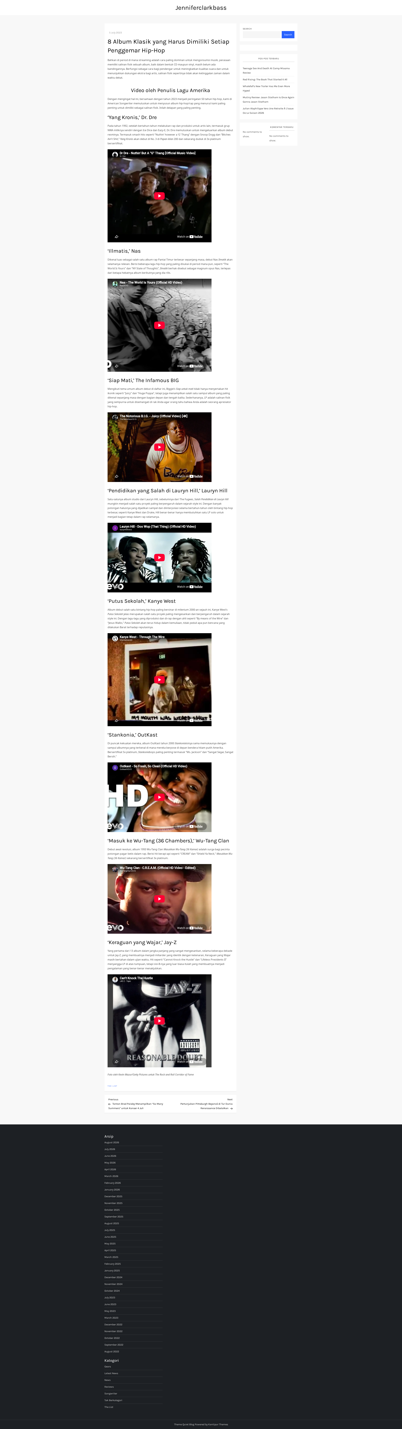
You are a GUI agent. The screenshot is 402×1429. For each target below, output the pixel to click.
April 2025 (110, 1250)
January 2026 (112, 1189)
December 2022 (113, 1324)
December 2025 (113, 1196)
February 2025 (112, 1263)
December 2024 (113, 1277)
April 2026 (110, 1169)
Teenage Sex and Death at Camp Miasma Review (266, 70)
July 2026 (109, 1149)
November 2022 (113, 1331)
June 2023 (110, 1304)
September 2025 (113, 1216)
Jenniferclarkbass (201, 7)
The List (112, 1086)
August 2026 (111, 1142)
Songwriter (110, 1393)
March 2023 (111, 1317)
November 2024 (113, 1284)
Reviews (109, 1386)
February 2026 (112, 1182)
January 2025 (112, 1270)
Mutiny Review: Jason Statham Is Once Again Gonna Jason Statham (268, 99)
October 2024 (112, 1290)
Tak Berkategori (113, 1400)
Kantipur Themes (218, 1424)
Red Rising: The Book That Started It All (265, 79)
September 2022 (113, 1344)
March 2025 (111, 1257)
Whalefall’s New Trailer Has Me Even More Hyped (266, 88)
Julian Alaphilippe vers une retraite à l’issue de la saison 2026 (268, 110)
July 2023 (109, 1297)
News (107, 1379)
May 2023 (110, 1310)
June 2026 (110, 1155)
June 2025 (110, 1236)
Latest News (111, 1373)
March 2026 (111, 1176)
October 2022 (112, 1337)
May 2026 (110, 1162)
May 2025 (110, 1243)
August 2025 (111, 1223)
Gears (107, 1366)
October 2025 (112, 1209)
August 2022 (111, 1351)
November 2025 (113, 1203)
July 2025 (109, 1230)
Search (247, 28)
